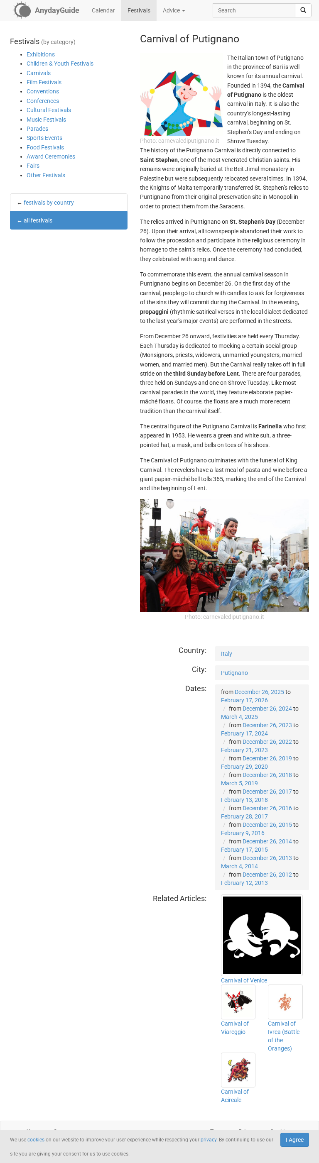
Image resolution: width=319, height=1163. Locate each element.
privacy (208, 1140)
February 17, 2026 (244, 700)
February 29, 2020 (244, 766)
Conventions (43, 91)
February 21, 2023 (244, 750)
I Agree (295, 1139)
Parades (37, 128)
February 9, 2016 (243, 833)
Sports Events (44, 137)
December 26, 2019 (267, 758)
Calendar (103, 10)
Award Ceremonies (51, 156)
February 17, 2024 (244, 733)
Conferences (43, 101)
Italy (226, 653)
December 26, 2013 (267, 858)
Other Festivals (46, 175)
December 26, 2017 (267, 791)
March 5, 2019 (239, 783)
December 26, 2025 (259, 692)
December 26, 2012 (267, 874)
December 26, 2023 (267, 725)
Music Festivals (46, 119)
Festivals (139, 10)
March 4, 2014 (239, 866)
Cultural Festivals (49, 110)
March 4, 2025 (239, 716)
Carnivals (39, 73)
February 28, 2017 (244, 816)
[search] (303, 10)
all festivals (38, 220)
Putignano (234, 672)
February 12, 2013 (244, 883)
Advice (172, 10)
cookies (35, 1140)
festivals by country (49, 202)
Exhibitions (41, 54)
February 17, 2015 (244, 849)
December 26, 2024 (267, 708)
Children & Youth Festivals (60, 63)
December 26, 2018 (267, 775)
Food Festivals (45, 147)
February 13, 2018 (244, 800)
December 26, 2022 (267, 741)
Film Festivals (44, 82)
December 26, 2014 (267, 841)
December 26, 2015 (267, 824)
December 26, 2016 (267, 808)
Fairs (33, 165)
